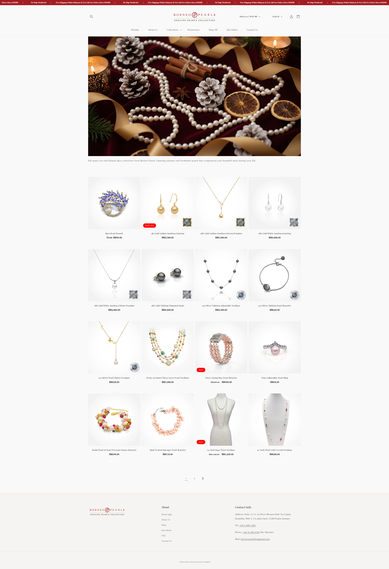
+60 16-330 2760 (251, 532)
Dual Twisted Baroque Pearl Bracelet (168, 450)
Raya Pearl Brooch (114, 233)
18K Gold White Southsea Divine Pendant (114, 305)
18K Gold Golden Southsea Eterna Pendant (221, 233)
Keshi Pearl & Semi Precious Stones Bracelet (114, 450)
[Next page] (202, 478)
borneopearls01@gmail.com (255, 539)
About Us (166, 519)
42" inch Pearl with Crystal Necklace (274, 450)
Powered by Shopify (203, 562)
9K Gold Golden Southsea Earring (167, 233)
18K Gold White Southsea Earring (274, 233)
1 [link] (186, 478)
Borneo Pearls (190, 562)
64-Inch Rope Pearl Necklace (221, 450)
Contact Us (167, 541)
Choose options (114, 244)
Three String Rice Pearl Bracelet (221, 378)
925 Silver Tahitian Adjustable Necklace (221, 305)
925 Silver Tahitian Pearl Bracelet (274, 305)
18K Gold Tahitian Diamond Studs (167, 305)
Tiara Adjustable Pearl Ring (274, 378)
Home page (167, 514)
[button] (91, 16)
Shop (164, 525)
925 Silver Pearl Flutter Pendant (114, 378)
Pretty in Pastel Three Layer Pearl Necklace (167, 378)
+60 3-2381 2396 (247, 525)
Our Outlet (166, 530)
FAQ (163, 536)
